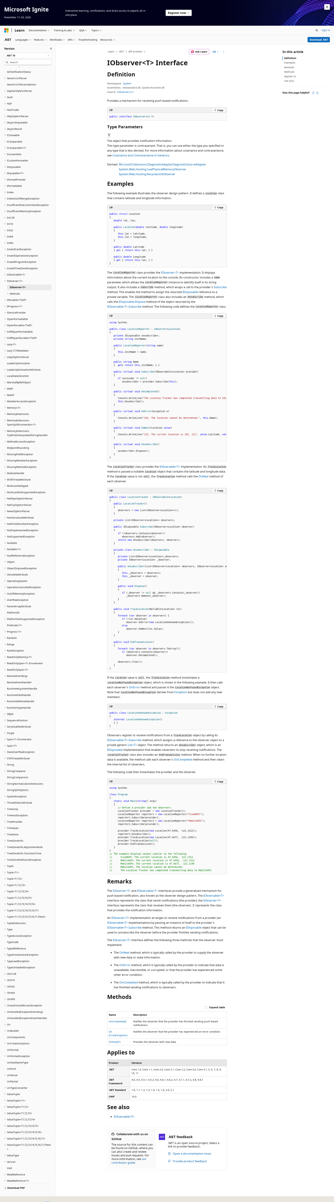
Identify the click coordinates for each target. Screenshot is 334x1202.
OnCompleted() (117, 1021)
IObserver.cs (124, 92)
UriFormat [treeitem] (13, 1049)
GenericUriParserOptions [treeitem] (21, 84)
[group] (167, 390)
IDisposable (190, 292)
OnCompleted (183, 759)
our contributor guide (129, 1161)
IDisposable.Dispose (132, 302)
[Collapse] (51, 48)
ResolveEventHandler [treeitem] (19, 682)
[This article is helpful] (313, 93)
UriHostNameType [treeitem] (17, 1062)
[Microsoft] (6, 30)
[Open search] (316, 30)
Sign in (326, 30)
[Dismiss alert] (327, 7)
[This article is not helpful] (317, 93)
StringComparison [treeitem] (17, 777)
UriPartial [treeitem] (12, 1081)
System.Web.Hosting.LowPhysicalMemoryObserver (152, 169)
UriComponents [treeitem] (16, 1037)
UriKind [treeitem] (11, 1068)
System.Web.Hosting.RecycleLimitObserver (147, 174)
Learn (111, 51)
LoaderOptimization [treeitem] (18, 363)
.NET (121, 51)
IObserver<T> (170, 272)
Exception (180, 692)
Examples (289, 62)
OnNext (203, 476)
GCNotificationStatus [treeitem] (19, 71)
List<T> (132, 745)
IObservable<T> (170, 467)
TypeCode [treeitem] (12, 942)
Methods (289, 71)
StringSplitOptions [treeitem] (18, 790)
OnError (134, 687)
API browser (135, 51)
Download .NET (319, 39)
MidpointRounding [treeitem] (18, 447)
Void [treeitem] (9, 1168)
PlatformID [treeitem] (13, 612)
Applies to (290, 76)
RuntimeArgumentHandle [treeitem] (22, 688)
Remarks (289, 67)
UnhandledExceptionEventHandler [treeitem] (27, 1018)
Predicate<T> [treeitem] (14, 625)
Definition (290, 58)
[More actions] (224, 52)
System (127, 83)
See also (289, 80)
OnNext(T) (114, 1042)
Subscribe (220, 287)
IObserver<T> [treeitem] (18, 287)
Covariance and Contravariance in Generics (140, 155)
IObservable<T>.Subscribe (124, 306)
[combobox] (27, 55)
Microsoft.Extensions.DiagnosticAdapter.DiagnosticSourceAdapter (162, 164)
